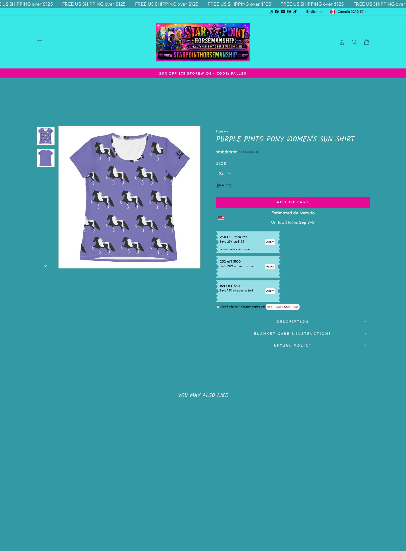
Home (221, 131)
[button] (237, 152)
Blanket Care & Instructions (293, 333)
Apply (270, 242)
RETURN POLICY (293, 345)
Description (293, 321)
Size (221, 163)
